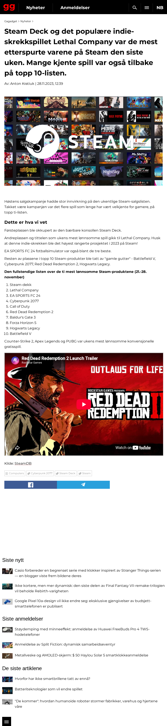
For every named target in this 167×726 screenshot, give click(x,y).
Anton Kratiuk (22, 84)
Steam (86, 473)
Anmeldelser (75, 7)
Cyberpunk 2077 (41, 473)
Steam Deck (67, 473)
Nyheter (35, 7)
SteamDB (23, 463)
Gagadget (9, 6)
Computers (16, 473)
